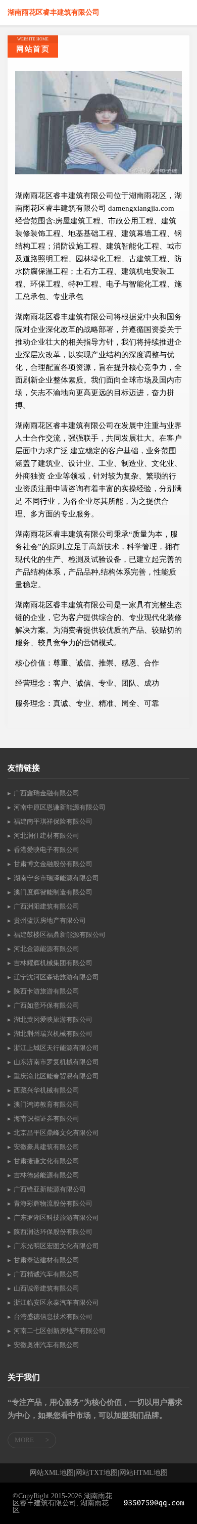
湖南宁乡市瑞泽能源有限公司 (56, 878)
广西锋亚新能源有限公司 (50, 1189)
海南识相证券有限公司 (46, 1118)
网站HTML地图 (143, 1473)
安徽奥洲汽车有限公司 (46, 1345)
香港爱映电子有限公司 (46, 849)
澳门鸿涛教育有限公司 (46, 1104)
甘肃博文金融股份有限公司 (53, 864)
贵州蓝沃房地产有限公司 (50, 920)
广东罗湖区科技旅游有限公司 (56, 1217)
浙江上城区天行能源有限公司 (56, 1048)
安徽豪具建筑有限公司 (46, 1147)
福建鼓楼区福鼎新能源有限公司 (60, 934)
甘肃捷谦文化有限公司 (46, 1161)
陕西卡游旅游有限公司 (46, 991)
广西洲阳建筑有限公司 (46, 906)
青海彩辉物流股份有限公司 (53, 1203)
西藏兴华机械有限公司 (46, 1090)
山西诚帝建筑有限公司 (46, 1288)
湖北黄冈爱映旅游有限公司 (53, 1019)
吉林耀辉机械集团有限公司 (53, 963)
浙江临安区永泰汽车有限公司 (56, 1302)
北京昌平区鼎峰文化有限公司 (56, 1132)
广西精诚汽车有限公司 (46, 1274)
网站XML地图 (52, 1473)
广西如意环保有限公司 (46, 1005)
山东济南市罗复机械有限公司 (56, 1062)
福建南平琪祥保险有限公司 (53, 821)
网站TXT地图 (96, 1473)
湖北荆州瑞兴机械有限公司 (53, 1033)
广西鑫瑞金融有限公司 (46, 793)
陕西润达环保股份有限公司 (53, 1231)
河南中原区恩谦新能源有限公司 (60, 807)
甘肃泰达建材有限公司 (46, 1260)
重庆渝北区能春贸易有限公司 (56, 1076)
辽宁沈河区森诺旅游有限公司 (56, 977)
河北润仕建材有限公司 (46, 835)
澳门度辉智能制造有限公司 (53, 892)
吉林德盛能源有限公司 (46, 1175)
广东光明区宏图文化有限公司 (56, 1246)
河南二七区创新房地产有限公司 (60, 1331)
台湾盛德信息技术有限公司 (53, 1316)
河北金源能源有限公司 (46, 948)
